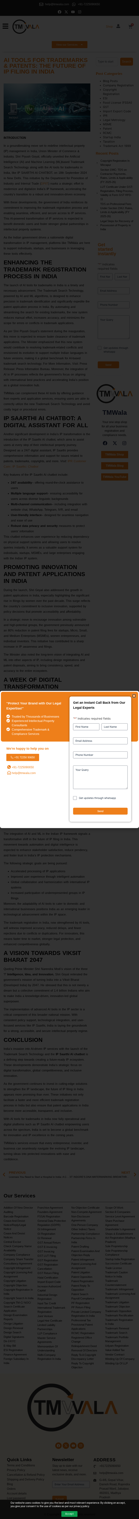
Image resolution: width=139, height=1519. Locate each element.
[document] (69, 759)
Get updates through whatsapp (97, 797)
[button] (134, 696)
